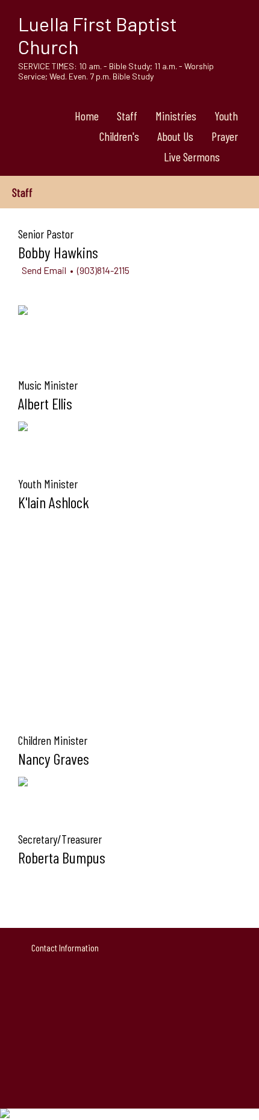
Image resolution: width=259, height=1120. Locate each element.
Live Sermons (192, 156)
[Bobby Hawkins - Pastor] (23, 311)
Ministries (175, 115)
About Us (175, 136)
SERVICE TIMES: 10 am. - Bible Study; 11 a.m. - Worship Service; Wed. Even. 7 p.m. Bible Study (116, 71)
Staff (127, 115)
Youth (226, 115)
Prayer (224, 136)
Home (87, 115)
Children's (119, 136)
